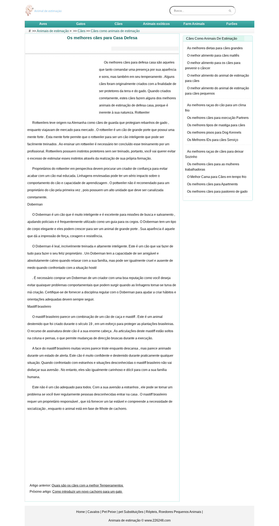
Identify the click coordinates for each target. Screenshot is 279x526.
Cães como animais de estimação (115, 31)
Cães (119, 24)
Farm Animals (194, 24)
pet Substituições (130, 512)
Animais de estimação (53, 31)
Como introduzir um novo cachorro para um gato (87, 491)
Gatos (80, 24)
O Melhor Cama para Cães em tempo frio (216, 177)
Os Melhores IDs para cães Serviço (212, 140)
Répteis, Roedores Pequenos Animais (173, 512)
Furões (231, 24)
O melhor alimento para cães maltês (213, 55)
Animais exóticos (156, 24)
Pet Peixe (109, 512)
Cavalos (93, 512)
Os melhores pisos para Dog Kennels (214, 132)
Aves (43, 24)
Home (80, 512)
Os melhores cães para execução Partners (218, 117)
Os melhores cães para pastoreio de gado (217, 191)
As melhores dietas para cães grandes (215, 48)
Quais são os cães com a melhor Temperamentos (88, 485)
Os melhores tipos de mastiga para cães (216, 125)
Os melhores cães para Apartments (212, 184)
